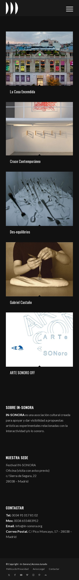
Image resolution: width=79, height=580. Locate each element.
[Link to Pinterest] (39, 575)
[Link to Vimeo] (27, 575)
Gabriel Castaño (21, 302)
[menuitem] (67, 8)
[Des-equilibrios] (39, 199)
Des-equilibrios (20, 231)
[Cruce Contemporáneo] (39, 128)
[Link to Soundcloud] (45, 575)
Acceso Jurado (39, 564)
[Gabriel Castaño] (39, 269)
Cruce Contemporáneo (25, 161)
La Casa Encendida (22, 91)
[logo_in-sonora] (33, 8)
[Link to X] (9, 575)
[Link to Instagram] (33, 575)
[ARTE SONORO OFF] (39, 339)
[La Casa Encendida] (39, 58)
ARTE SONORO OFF (22, 372)
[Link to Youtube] (21, 575)
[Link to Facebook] (15, 575)
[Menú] (67, 8)
